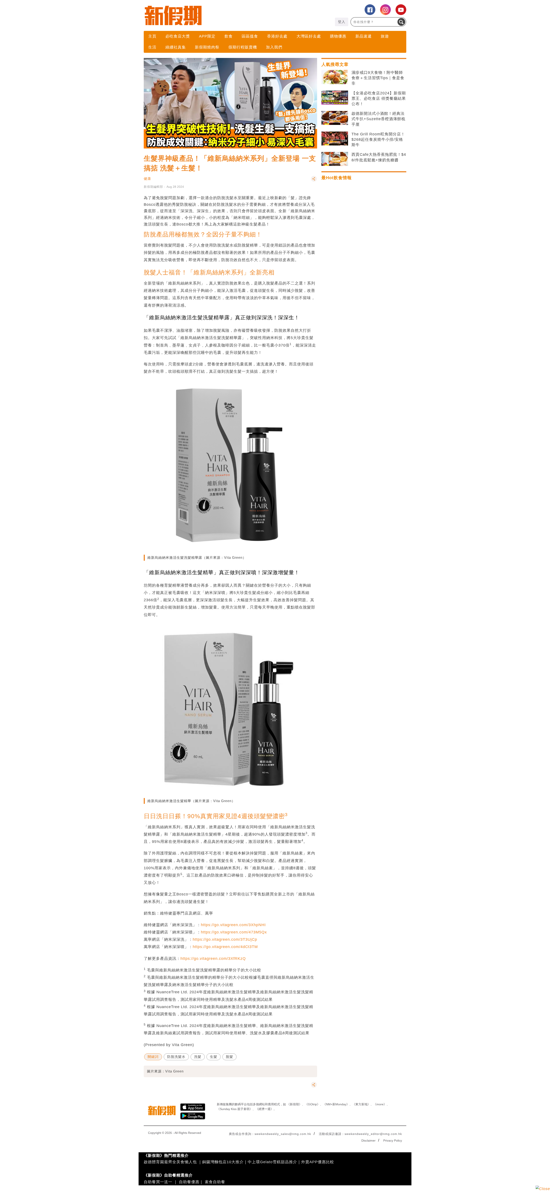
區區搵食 (250, 36)
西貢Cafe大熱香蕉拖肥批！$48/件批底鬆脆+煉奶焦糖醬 (378, 157)
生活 (152, 47)
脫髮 (229, 1057)
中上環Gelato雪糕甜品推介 (272, 1162)
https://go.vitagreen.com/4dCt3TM (225, 947)
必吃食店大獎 (177, 36)
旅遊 (385, 36)
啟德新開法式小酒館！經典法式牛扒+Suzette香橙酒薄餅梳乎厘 (378, 118)
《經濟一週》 (264, 1109)
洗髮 (197, 1057)
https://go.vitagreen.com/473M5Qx (234, 932)
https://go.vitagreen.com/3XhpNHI (233, 925)
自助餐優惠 (189, 1182)
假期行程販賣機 (242, 47)
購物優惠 (338, 36)
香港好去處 (277, 36)
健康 (147, 178)
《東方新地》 (361, 1104)
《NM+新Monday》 (336, 1104)
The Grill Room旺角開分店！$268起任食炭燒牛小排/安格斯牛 (378, 139)
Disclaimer (368, 1140)
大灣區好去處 (308, 36)
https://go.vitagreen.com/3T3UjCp (225, 939)
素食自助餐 (215, 1182)
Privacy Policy (392, 1140)
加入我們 (274, 47)
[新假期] (209, 15)
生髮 (213, 1057)
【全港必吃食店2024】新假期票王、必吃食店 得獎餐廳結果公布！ (378, 98)
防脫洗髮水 (176, 1057)
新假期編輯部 (153, 186)
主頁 (152, 36)
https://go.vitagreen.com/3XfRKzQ (213, 958)
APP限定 (207, 36)
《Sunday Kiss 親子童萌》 (234, 1109)
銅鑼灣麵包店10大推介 (223, 1162)
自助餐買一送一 (158, 1182)
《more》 (380, 1104)
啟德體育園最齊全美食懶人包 (170, 1162)
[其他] (314, 181)
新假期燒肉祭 (207, 47)
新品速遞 (363, 36)
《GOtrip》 (312, 1104)
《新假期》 (294, 1104)
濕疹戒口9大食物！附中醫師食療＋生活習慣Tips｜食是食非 (377, 77)
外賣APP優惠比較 (317, 1162)
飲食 (229, 36)
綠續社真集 (175, 47)
